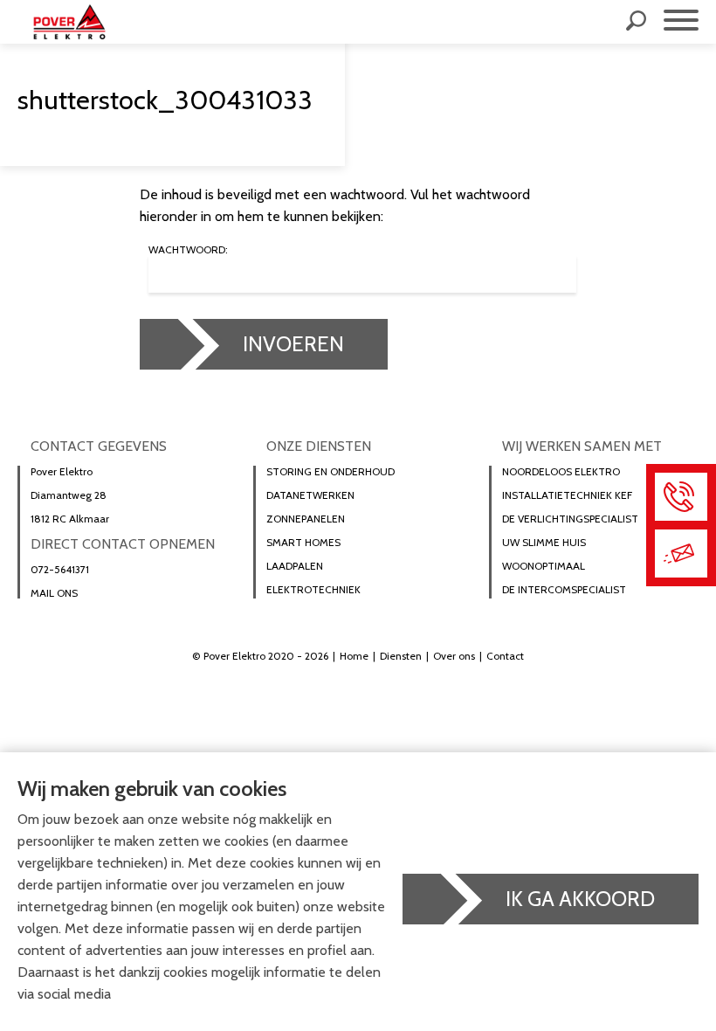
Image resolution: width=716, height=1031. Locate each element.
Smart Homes (303, 542)
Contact (505, 655)
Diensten (401, 655)
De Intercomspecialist (564, 590)
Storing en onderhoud (330, 472)
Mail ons (54, 593)
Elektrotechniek (313, 590)
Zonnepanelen (305, 519)
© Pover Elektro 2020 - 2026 (260, 655)
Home (354, 655)
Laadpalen (294, 566)
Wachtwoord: (188, 250)
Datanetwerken (310, 495)
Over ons (454, 655)
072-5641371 (60, 569)
